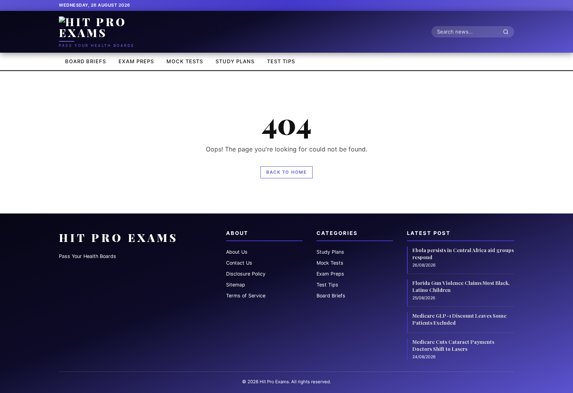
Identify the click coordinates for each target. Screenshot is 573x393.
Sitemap (235, 285)
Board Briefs (85, 61)
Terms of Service (245, 296)
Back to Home (286, 172)
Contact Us (239, 263)
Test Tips (281, 61)
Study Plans (235, 61)
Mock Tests (184, 61)
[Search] (508, 31)
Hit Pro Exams (118, 237)
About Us (237, 252)
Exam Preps (136, 61)
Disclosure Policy (245, 274)
